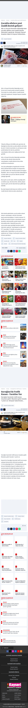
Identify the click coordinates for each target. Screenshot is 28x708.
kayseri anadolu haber (20, 238)
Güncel (7, 20)
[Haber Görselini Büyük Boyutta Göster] (14, 56)
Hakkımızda (4, 693)
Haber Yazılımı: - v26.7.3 (14, 706)
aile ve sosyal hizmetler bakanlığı (18, 243)
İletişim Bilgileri (17, 699)
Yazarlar (14, 677)
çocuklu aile (6, 241)
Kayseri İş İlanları (14, 679)
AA (7, 432)
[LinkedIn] (16, 651)
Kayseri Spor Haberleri (14, 675)
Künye (3, 695)
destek (5, 243)
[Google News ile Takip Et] (24, 66)
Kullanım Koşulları (6, 699)
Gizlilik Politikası (17, 693)
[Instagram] (13, 651)
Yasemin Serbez (7, 66)
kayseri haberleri (7, 38)
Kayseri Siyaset (14, 660)
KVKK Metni (16, 697)
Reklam (3, 697)
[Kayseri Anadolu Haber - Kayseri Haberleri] (14, 685)
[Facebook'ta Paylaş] (2, 43)
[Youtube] (18, 651)
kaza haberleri (7, 518)
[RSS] (21, 651)
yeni (14, 241)
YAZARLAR (6, 647)
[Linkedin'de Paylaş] (14, 251)
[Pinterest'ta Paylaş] (17, 251)
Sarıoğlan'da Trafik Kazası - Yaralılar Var (18, 388)
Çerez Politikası (17, 695)
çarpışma (6, 521)
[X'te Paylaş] (4, 43)
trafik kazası (17, 518)
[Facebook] (7, 651)
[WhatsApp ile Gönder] (19, 251)
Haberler (3, 20)
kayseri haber (21, 516)
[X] (10, 651)
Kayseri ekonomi (14, 669)
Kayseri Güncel (14, 659)
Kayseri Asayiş (14, 667)
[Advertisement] (14, 9)
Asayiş (7, 388)
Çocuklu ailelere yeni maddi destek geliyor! (18, 20)
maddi (21, 241)
